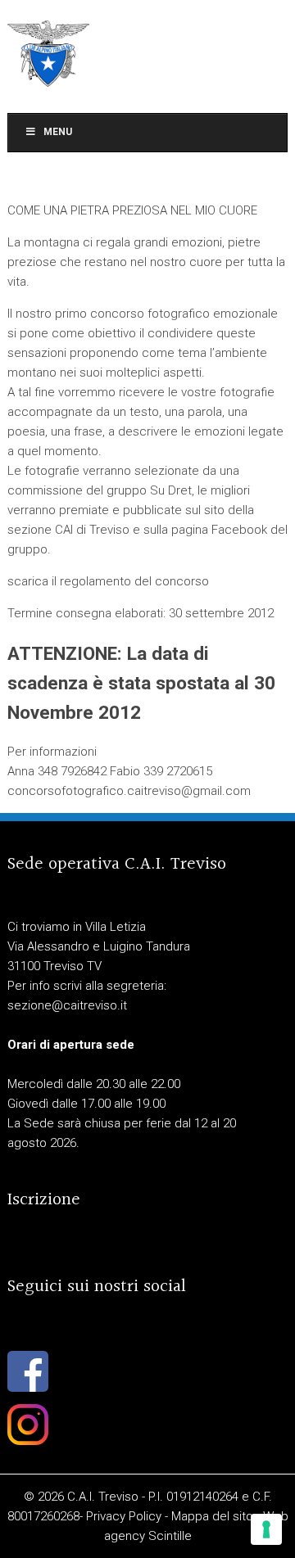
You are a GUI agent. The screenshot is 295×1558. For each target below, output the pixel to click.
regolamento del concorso (134, 581)
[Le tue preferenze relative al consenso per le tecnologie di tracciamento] (266, 1529)
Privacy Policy (123, 1516)
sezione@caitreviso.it (67, 1005)
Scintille (170, 1536)
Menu (57, 132)
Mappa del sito (212, 1516)
